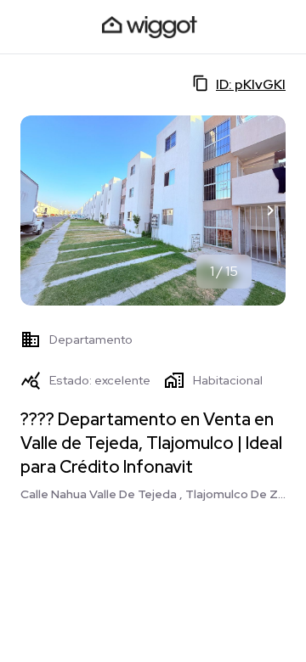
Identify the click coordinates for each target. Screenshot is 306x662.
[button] (35, 210)
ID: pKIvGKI (251, 84)
